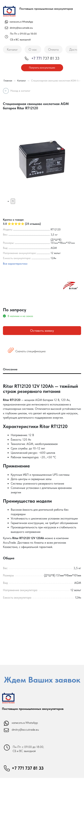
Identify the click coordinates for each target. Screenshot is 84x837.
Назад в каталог (20, 90)
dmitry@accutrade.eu (21, 27)
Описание (10, 369)
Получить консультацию (42, 67)
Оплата (53, 49)
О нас (33, 49)
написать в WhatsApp (21, 21)
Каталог (12, 49)
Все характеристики (15, 263)
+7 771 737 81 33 (28, 768)
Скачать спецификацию (30, 351)
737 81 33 (45, 58)
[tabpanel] (42, 159)
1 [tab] (12, 201)
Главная (8, 80)
